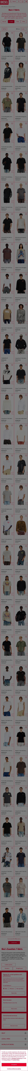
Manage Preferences (17, 1058)
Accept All (14, 1064)
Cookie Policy (16, 1059)
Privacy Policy (7, 1059)
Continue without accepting (14, 1068)
